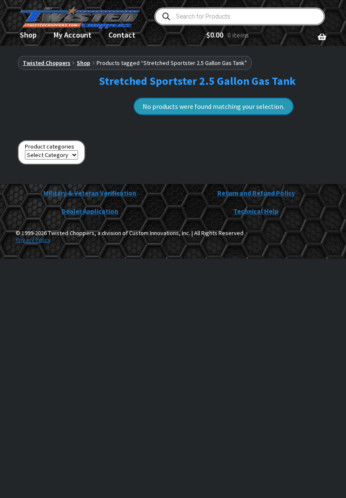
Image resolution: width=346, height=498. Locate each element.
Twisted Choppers (46, 63)
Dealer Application (90, 211)
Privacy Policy (33, 240)
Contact (121, 35)
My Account (73, 35)
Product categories (49, 146)
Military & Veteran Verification (89, 193)
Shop (28, 35)
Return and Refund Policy (256, 193)
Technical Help (255, 211)
